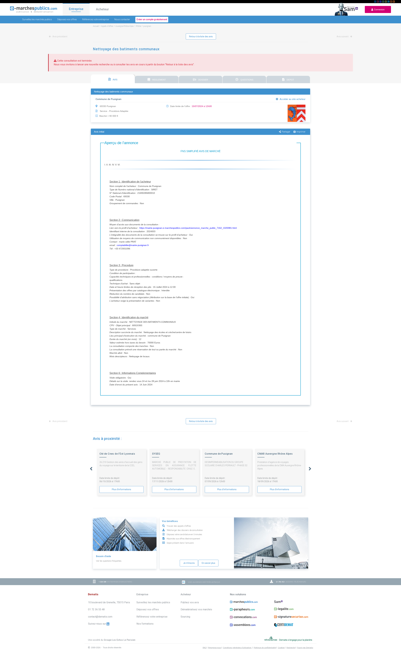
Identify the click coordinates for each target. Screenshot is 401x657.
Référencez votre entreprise (95, 19)
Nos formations (145, 623)
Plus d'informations (121, 489)
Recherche (290, 648)
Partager (286, 131)
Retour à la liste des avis (201, 36)
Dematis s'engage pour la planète (296, 640)
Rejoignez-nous (214, 648)
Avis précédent (59, 36)
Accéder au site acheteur (292, 99)
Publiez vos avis (190, 602)
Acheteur (102, 9)
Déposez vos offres (67, 19)
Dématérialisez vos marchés (196, 609)
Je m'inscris (189, 563)
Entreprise (76, 9)
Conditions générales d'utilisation (237, 648)
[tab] (113, 78)
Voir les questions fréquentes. (109, 561)
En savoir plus (208, 563)
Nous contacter (122, 19)
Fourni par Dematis (305, 648)
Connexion (379, 9)
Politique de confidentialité (265, 648)
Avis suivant (343, 36)
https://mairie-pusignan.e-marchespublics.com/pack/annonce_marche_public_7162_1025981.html (188, 228)
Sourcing (185, 616)
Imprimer (301, 131)
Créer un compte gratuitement (151, 19)
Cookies (281, 648)
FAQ (204, 648)
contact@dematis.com (100, 616)
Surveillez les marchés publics (37, 19)
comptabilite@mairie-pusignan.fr (133, 245)
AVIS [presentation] (114, 79)
